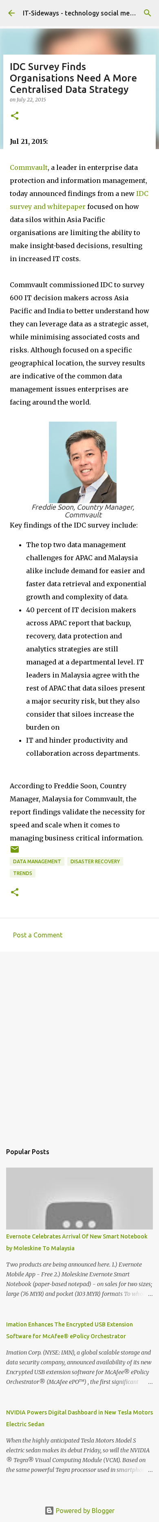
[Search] (147, 13)
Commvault (29, 167)
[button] (15, 116)
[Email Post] (15, 852)
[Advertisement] (79, 1043)
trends (22, 873)
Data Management (37, 861)
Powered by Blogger (84, 1510)
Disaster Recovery (95, 861)
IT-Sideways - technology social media (81, 13)
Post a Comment (37, 935)
